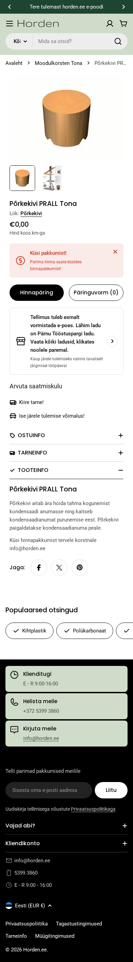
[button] (9, 7)
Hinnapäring (36, 292)
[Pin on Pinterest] (80, 567)
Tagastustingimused (79, 924)
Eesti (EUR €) (30, 906)
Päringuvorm (96, 292)
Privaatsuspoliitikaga (93, 809)
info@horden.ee (41, 738)
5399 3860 (26, 873)
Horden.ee (35, 950)
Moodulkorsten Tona (58, 63)
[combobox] (66, 41)
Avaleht (14, 63)
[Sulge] (115, 251)
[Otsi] (118, 41)
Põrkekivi (31, 213)
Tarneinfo (16, 936)
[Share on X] (59, 567)
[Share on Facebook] (39, 567)
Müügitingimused (54, 936)
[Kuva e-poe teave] (112, 341)
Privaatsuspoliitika (26, 924)
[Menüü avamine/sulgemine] (9, 23)
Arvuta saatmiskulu (36, 386)
